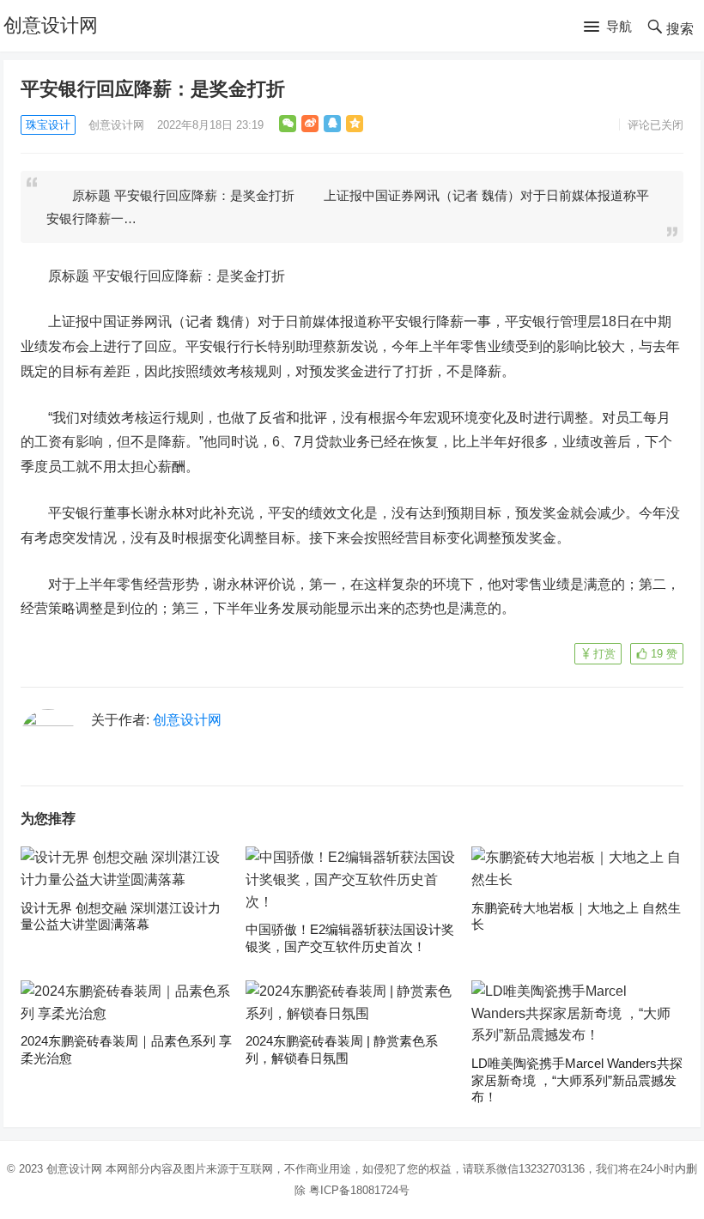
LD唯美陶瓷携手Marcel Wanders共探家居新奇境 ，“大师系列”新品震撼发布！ (577, 1080)
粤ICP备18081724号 (359, 1190)
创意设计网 (50, 25)
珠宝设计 (48, 124)
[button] (608, 27)
